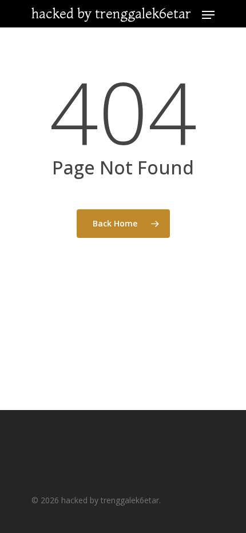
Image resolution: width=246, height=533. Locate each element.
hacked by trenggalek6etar (111, 14)
